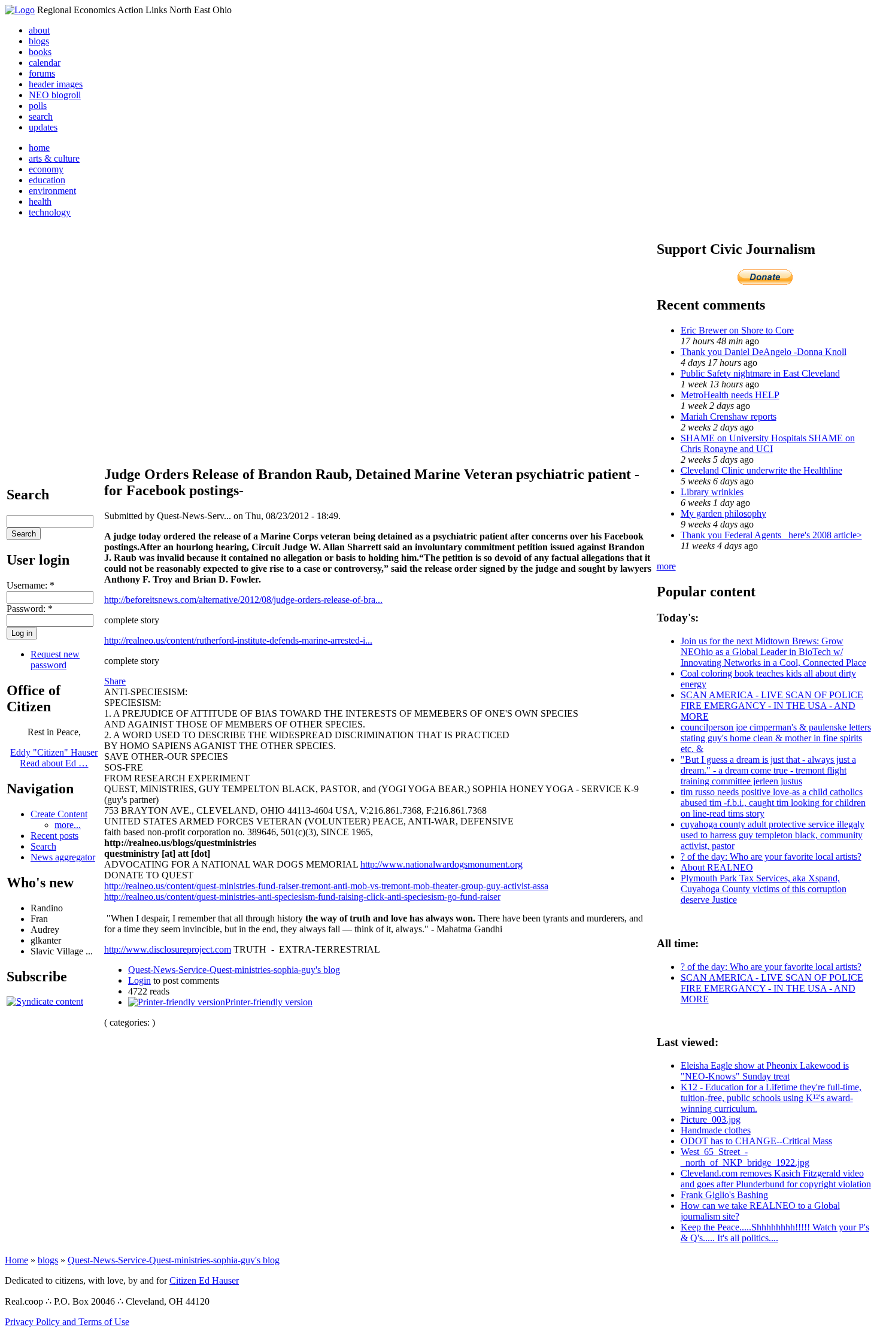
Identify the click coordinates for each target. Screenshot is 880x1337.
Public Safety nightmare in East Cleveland (760, 373)
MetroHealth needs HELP (730, 395)
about (39, 30)
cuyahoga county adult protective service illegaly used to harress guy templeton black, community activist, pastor (772, 835)
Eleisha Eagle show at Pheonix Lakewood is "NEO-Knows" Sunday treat (765, 1070)
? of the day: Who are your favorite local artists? (771, 856)
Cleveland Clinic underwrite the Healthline (761, 470)
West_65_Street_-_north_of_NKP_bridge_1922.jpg (745, 1157)
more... (67, 825)
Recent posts (54, 835)
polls (38, 106)
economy (46, 169)
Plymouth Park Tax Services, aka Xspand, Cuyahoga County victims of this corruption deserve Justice (763, 889)
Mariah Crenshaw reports (728, 416)
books (40, 52)
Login (139, 980)
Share (115, 681)
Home (16, 1260)
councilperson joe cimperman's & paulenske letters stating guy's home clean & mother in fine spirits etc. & (776, 738)
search (41, 116)
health (40, 201)
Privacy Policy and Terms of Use (67, 1322)
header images (56, 84)
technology (50, 212)
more (666, 566)
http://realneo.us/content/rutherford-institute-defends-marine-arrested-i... (238, 640)
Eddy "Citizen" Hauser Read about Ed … (54, 757)
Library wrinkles (712, 492)
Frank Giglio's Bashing (724, 1195)
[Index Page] (20, 10)
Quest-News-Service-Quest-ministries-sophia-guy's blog (234, 970)
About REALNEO (717, 867)
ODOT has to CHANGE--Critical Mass (756, 1141)
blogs (39, 41)
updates (43, 127)
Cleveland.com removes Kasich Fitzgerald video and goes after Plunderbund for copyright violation (776, 1178)
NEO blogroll (55, 95)
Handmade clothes (716, 1130)
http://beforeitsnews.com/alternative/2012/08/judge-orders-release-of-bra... (243, 600)
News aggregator (63, 857)
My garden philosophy (723, 513)
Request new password (55, 659)
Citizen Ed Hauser (204, 1280)
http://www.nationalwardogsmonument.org (441, 864)
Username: (30, 585)
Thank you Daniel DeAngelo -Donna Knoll (763, 352)
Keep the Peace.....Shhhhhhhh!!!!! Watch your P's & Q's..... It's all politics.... (775, 1232)
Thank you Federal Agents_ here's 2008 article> (771, 535)
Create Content (59, 814)
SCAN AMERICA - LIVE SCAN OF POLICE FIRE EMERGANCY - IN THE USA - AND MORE (772, 705)
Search (43, 846)
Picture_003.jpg (711, 1119)
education (47, 180)
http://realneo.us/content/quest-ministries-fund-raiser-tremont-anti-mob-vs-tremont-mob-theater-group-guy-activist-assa (326, 886)
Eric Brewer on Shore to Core (737, 330)
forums (42, 73)
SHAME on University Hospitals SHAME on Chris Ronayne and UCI (768, 443)
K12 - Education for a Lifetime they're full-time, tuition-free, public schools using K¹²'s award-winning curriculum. (771, 1098)
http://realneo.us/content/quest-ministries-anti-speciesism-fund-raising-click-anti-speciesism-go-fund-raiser (302, 897)
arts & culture (54, 158)
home (39, 148)
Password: (30, 609)
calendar (44, 62)
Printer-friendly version (268, 1002)
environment (52, 191)
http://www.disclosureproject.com (167, 949)
